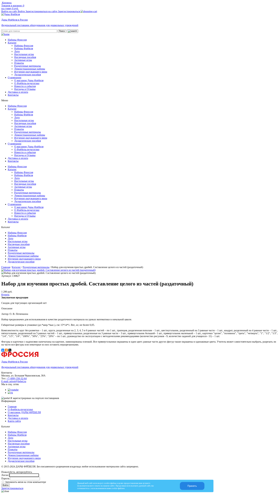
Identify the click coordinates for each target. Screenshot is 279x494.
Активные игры (23, 60)
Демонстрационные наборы (29, 68)
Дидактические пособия (27, 74)
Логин (4, 475)
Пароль (5, 478)
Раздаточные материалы (27, 66)
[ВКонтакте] (2, 350)
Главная (5, 267)
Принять (192, 485)
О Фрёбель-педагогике (26, 83)
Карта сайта (14, 421)
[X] (9, 350)
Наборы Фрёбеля (23, 48)
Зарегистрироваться (69, 11)
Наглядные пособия (25, 57)
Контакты (13, 95)
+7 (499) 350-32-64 (16, 378)
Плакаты (19, 63)
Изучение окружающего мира (30, 71)
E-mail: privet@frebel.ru (13, 381)
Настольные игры (24, 54)
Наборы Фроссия (17, 39)
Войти (22, 11)
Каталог (12, 42)
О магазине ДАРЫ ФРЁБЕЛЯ (24, 412)
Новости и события (25, 86)
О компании (14, 77)
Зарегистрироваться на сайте (42, 11)
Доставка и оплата (18, 92)
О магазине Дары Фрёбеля (28, 80)
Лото (17, 51)
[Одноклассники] (6, 350)
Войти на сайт (9, 11)
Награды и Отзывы (25, 89)
